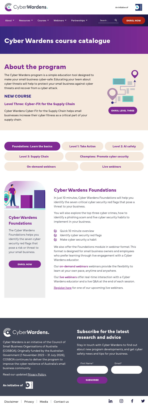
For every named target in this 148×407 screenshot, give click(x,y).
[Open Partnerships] (87, 20)
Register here (63, 287)
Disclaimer (11, 401)
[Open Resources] (32, 20)
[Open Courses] (48, 20)
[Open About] (13, 20)
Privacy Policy (37, 374)
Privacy (29, 401)
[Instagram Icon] (121, 401)
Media (44, 401)
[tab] (32, 146)
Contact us (61, 401)
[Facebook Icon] (132, 401)
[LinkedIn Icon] (110, 401)
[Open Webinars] (66, 20)
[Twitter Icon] (143, 401)
